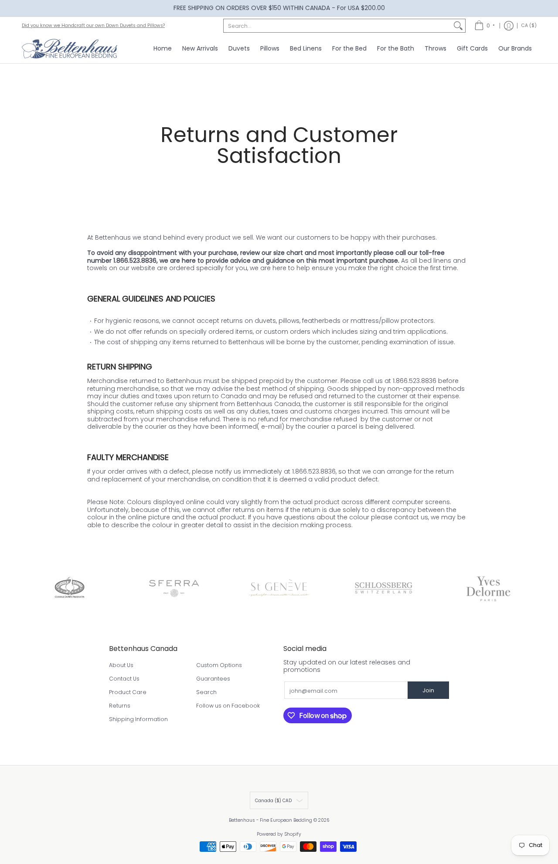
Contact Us (124, 678)
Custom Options (219, 665)
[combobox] (337, 25)
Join (428, 690)
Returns (119, 705)
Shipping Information (138, 719)
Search (206, 692)
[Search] (458, 25)
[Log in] (508, 25)
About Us (121, 665)
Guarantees (213, 678)
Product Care (127, 692)
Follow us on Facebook (228, 705)
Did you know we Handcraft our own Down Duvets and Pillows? (93, 25)
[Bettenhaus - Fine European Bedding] (70, 48)
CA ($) (529, 25)
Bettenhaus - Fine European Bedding (270, 820)
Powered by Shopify (279, 834)
